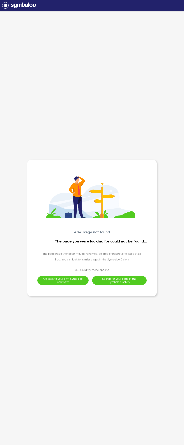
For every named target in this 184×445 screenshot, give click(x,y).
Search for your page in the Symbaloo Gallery (119, 280)
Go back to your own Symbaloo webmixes (63, 280)
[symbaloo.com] (18, 5)
